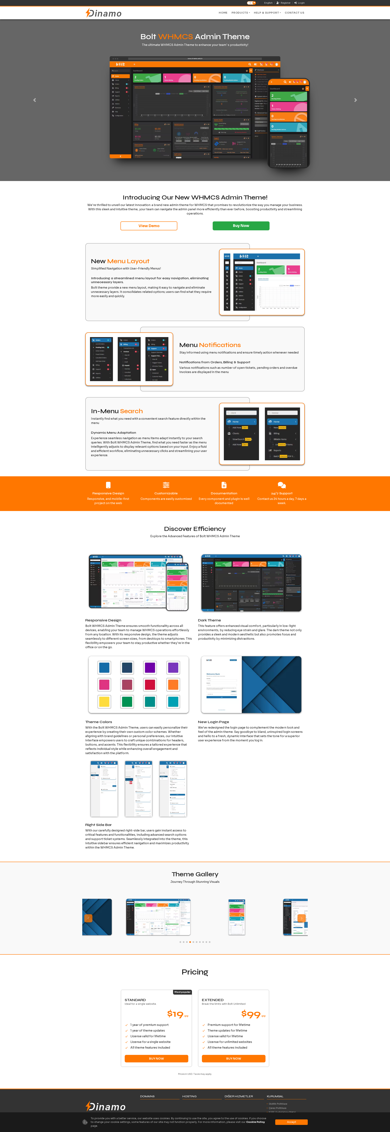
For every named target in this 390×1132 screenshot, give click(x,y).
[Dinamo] (103, 12)
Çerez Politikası (277, 1108)
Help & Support (266, 12)
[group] (116, 917)
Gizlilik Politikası (278, 1103)
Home (223, 12)
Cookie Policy (255, 1122)
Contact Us (294, 12)
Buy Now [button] (241, 225)
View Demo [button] (149, 226)
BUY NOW (156, 1058)
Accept (291, 1122)
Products (240, 12)
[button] (302, 918)
